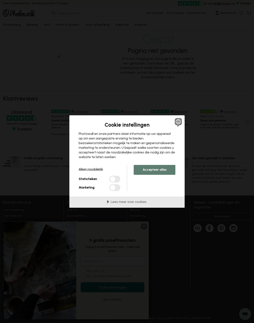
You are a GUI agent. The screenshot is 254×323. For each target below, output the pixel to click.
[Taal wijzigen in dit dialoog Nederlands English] (178, 122)
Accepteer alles (155, 170)
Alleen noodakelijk (91, 169)
